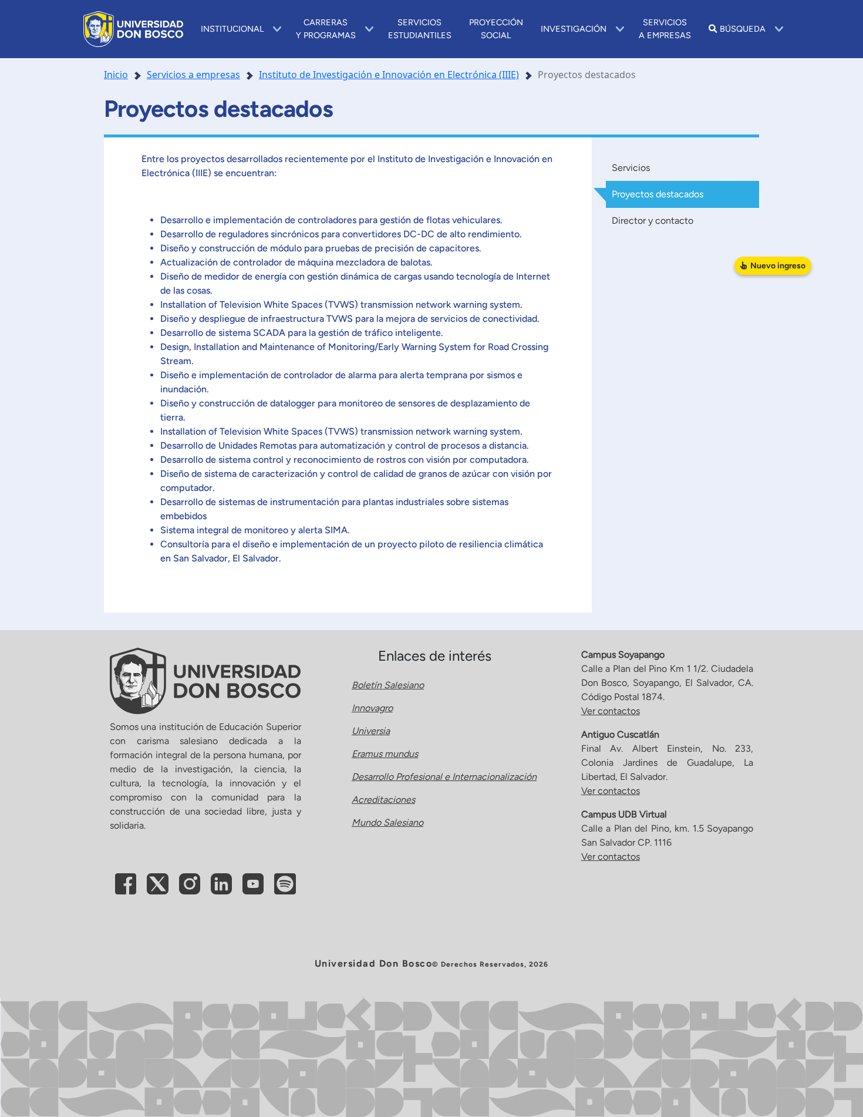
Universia (371, 730)
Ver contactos (610, 710)
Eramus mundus (385, 753)
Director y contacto (652, 220)
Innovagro (372, 708)
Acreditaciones (383, 799)
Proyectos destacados (657, 194)
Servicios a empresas (193, 74)
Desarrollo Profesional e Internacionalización (444, 776)
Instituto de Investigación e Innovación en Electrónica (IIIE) (389, 74)
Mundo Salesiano (387, 822)
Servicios (631, 167)
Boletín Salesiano (388, 685)
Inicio (116, 74)
